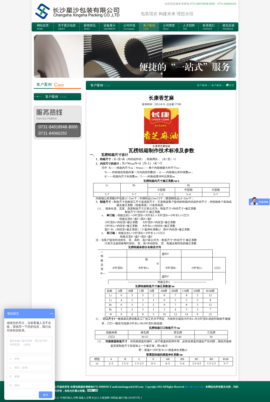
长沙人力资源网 (100, 397)
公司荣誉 (169, 27)
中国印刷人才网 (69, 397)
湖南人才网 (84, 397)
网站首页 (43, 27)
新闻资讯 (90, 27)
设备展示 (109, 27)
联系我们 (209, 27)
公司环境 (129, 27)
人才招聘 (189, 27)
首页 (231, 85)
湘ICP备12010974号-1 (130, 397)
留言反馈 (228, 27)
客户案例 (149, 27)
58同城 (114, 397)
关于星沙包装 (67, 27)
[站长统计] (92, 390)
